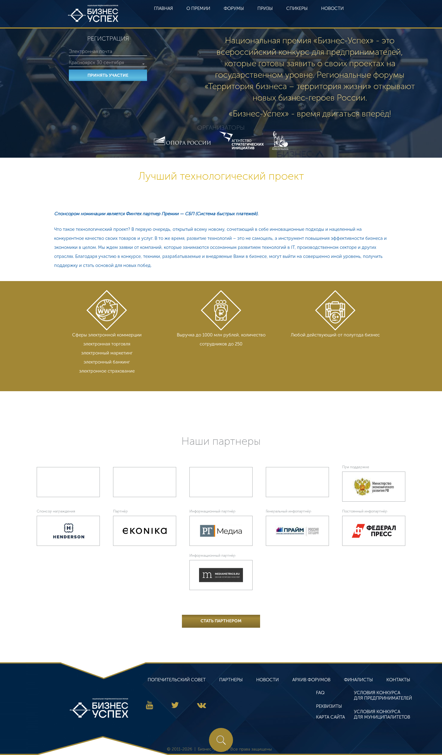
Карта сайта (330, 717)
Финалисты (358, 679)
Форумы (234, 8)
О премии (198, 8)
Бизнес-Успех (93, 14)
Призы (265, 8)
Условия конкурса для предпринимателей (383, 695)
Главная (163, 8)
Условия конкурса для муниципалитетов (382, 714)
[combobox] (108, 62)
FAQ (320, 692)
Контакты (398, 679)
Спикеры (297, 8)
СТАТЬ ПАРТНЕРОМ (221, 620)
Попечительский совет (177, 679)
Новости (332, 8)
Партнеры (231, 679)
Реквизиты (329, 706)
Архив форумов (311, 679)
